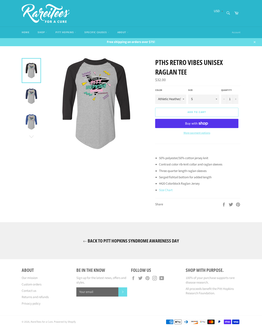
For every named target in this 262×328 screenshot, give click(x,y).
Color (158, 90)
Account (236, 32)
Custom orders (31, 284)
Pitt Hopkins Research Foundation (210, 291)
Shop (41, 32)
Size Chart (166, 190)
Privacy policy (31, 303)
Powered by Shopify (65, 322)
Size (190, 90)
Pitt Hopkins (64, 32)
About (122, 32)
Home (25, 32)
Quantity (226, 90)
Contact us (29, 291)
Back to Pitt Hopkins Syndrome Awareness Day (133, 241)
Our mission (30, 278)
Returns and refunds (35, 297)
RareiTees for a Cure (42, 322)
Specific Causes (95, 32)
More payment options (197, 133)
